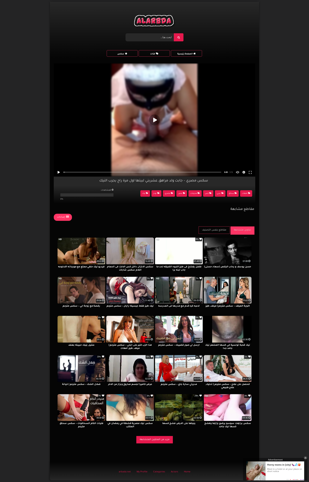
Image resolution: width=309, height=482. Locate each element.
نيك (143, 194)
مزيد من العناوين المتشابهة (154, 439)
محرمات (193, 194)
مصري (167, 194)
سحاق (231, 194)
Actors (174, 472)
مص (180, 194)
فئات (152, 54)
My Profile (142, 472)
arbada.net (125, 472)
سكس (120, 54)
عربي (219, 194)
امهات (244, 194)
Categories (159, 472)
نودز (155, 194)
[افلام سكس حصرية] (154, 21)
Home (187, 472)
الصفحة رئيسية (185, 54)
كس (207, 194)
